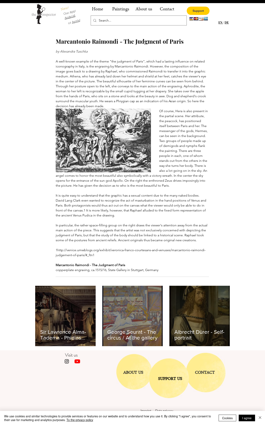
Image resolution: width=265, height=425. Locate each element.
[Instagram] (67, 361)
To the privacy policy (79, 420)
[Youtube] (77, 361)
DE (227, 22)
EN (220, 22)
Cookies (227, 418)
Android (70, 17)
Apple (75, 21)
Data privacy (164, 411)
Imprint (148, 411)
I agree (247, 418)
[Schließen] (260, 418)
